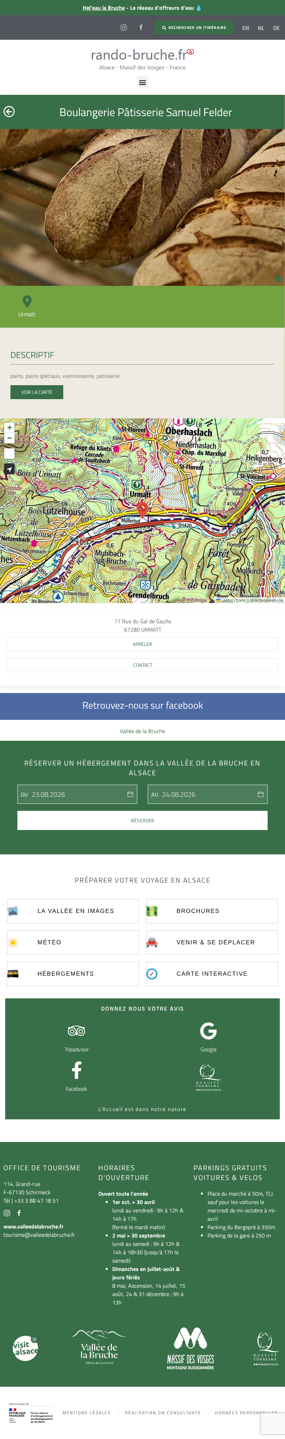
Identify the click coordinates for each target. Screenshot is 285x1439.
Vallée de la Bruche (142, 731)
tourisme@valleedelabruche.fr (39, 1235)
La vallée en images (76, 911)
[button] (142, 82)
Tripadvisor (77, 1049)
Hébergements (66, 973)
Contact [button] (142, 665)
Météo (50, 942)
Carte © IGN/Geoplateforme (259, 600)
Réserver (142, 820)
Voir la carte (36, 392)
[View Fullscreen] (9, 453)
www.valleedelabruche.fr (33, 1226)
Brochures (198, 911)
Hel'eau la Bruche (104, 7)
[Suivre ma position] (9, 469)
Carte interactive (212, 973)
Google (209, 1049)
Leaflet (226, 600)
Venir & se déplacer (216, 942)
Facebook (76, 1088)
